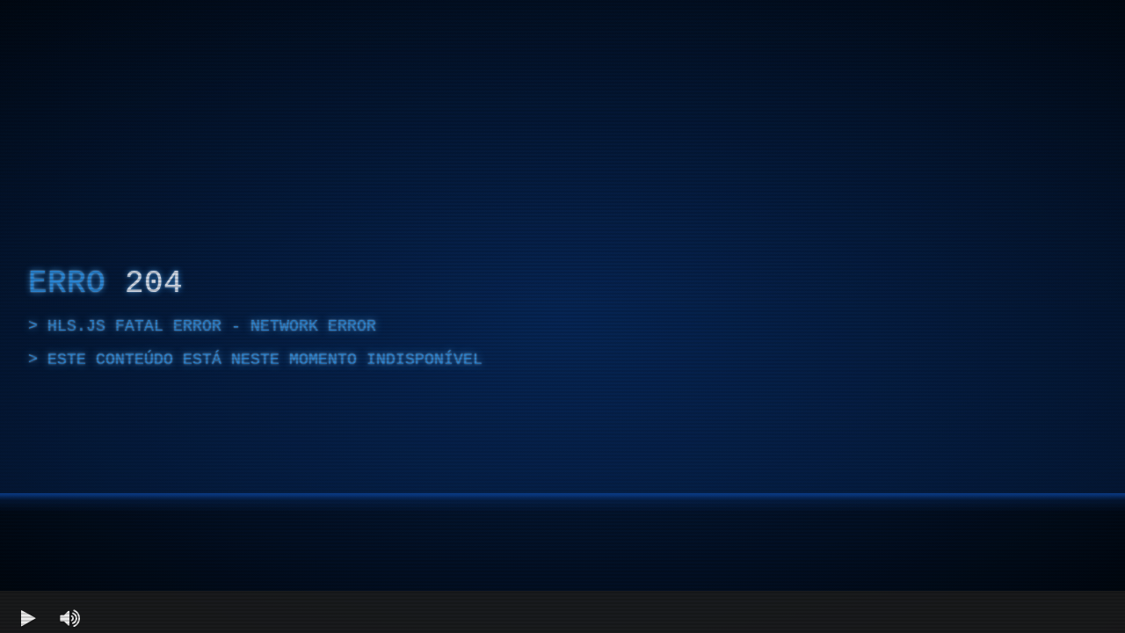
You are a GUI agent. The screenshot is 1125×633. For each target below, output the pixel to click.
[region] (562, 316)
